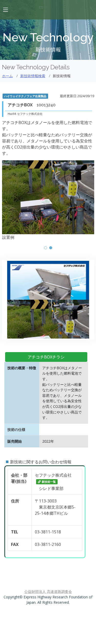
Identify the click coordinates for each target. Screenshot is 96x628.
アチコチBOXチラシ (46, 357)
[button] (45, 247)
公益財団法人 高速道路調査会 (48, 591)
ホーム (7, 75)
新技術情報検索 (32, 75)
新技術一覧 (49, 482)
